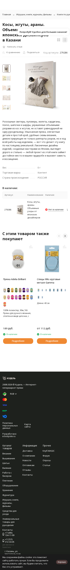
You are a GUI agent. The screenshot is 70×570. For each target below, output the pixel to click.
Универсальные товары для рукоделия (10, 522)
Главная (6, 14)
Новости (26, 460)
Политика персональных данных (10, 425)
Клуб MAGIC (49, 450)
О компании (28, 455)
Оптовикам (28, 465)
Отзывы (26, 469)
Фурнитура (8, 495)
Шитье (6, 463)
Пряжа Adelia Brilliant (14, 279)
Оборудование (10, 485)
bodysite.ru (9, 436)
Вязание (6, 453)
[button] (58, 236)
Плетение (7, 480)
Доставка (27, 450)
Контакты (27, 474)
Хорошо (62, 561)
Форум (46, 455)
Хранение (7, 490)
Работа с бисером (7, 474)
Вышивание (8, 458)
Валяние (6, 467)
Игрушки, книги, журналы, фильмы (34, 14)
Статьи (46, 465)
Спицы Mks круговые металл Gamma (48, 281)
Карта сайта (27, 425)
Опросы (47, 460)
